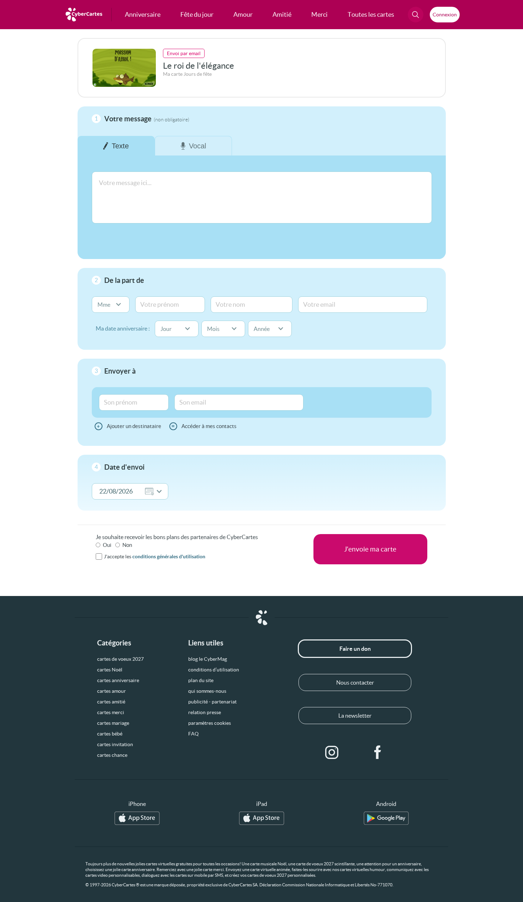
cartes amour (111, 691)
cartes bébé (109, 734)
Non (127, 545)
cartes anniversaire (118, 680)
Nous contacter (355, 682)
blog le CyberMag (207, 659)
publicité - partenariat (212, 702)
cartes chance (112, 755)
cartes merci (110, 712)
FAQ (193, 734)
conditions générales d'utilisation (168, 556)
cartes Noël (109, 669)
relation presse (204, 712)
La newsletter (354, 715)
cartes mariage (113, 723)
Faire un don (355, 648)
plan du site (200, 680)
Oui (107, 545)
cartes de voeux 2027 (120, 659)
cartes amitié (111, 702)
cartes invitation (115, 744)
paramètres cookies (209, 723)
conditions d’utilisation (213, 669)
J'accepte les (154, 556)
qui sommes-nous (207, 691)
